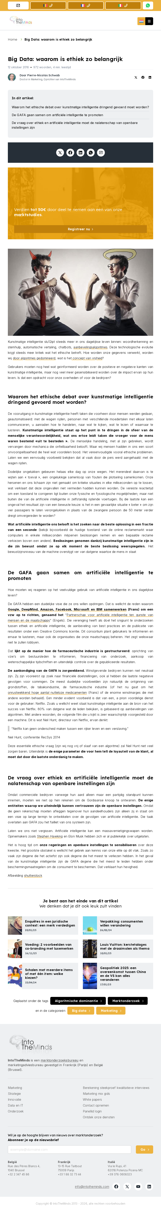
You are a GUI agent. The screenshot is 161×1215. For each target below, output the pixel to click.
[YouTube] (138, 1186)
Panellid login (92, 1111)
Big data (79, 1011)
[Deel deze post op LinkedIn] (80, 153)
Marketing (109, 1011)
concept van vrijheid (87, 358)
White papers (92, 1099)
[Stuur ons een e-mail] (18, 5)
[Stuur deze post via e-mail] (101, 153)
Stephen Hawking (50, 836)
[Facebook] (116, 1186)
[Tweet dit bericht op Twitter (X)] (60, 153)
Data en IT (15, 1105)
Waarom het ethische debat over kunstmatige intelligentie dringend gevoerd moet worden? (80, 107)
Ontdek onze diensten (99, 1117)
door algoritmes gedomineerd (34, 358)
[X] (127, 1186)
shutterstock (33, 875)
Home (13, 39)
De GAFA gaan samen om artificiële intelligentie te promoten (57, 115)
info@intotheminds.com (92, 1187)
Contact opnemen (96, 1105)
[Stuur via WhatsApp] (91, 153)
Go (143, 1149)
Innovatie (14, 1099)
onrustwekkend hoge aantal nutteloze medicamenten (47, 692)
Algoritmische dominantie (76, 1001)
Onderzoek (16, 1111)
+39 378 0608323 (120, 1174)
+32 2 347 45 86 (18, 1174)
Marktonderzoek (126, 1001)
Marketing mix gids (96, 1094)
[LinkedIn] (149, 1186)
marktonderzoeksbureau (59, 1060)
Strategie (14, 1094)
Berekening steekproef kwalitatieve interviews (116, 1088)
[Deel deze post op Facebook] (70, 153)
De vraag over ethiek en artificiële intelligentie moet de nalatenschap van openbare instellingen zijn (75, 125)
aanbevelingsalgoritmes (90, 347)
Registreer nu (79, 229)
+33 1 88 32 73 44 (69, 1174)
